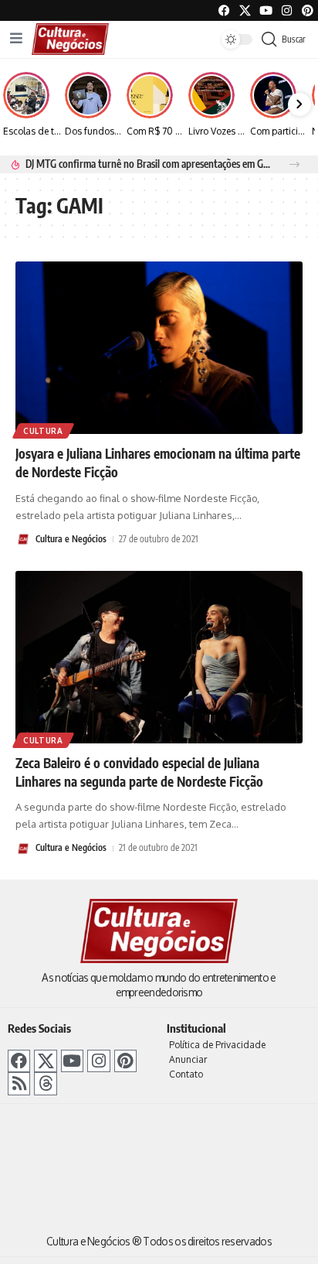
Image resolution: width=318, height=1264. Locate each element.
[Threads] (45, 1083)
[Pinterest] (307, 10)
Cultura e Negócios (71, 539)
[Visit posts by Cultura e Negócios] (23, 539)
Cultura (43, 431)
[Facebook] (224, 10)
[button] (294, 164)
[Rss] (19, 1083)
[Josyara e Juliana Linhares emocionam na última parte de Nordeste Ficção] (159, 347)
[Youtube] (265, 10)
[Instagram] (98, 1061)
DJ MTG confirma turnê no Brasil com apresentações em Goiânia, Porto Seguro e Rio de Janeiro (148, 163)
